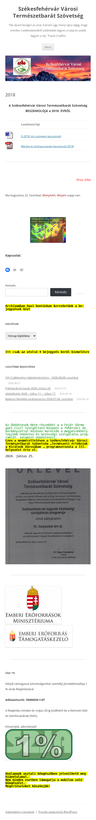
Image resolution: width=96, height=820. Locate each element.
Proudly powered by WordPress (57, 812)
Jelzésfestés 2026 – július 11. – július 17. (30, 394)
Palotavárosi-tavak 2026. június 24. (28, 388)
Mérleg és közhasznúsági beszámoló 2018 (47, 146)
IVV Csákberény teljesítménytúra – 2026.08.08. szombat (41, 378)
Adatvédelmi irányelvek (19, 812)
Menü (48, 47)
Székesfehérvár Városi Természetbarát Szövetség (48, 12)
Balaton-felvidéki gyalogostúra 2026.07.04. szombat (39, 399)
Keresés (10, 285)
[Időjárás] (48, 241)
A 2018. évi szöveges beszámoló (41, 136)
